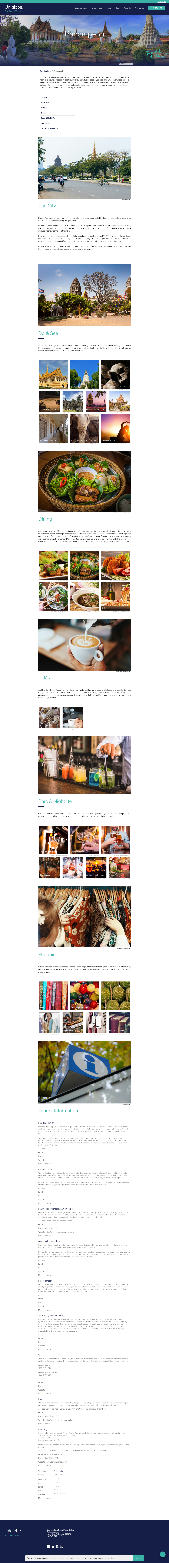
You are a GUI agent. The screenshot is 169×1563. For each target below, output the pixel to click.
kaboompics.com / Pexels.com (76, 878)
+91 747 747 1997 (54, 1536)
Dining (44, 108)
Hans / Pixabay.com (55, 729)
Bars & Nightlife (48, 118)
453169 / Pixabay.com (93, 855)
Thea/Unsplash (126, 1104)
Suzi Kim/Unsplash (94, 389)
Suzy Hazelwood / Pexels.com (122, 1034)
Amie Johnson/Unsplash (54, 878)
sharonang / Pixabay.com (62, 580)
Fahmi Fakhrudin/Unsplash (123, 671)
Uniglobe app (162, 1)
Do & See (45, 102)
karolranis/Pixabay (125, 1011)
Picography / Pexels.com (124, 878)
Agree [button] (138, 1558)
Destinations (45, 71)
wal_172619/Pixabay (94, 443)
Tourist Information (49, 128)
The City (44, 97)
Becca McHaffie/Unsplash (123, 948)
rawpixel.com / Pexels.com (76, 729)
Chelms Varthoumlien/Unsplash (121, 389)
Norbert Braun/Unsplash (77, 1034)
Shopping (45, 123)
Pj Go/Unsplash (126, 199)
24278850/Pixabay (56, 412)
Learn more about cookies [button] (103, 1558)
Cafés (43, 113)
